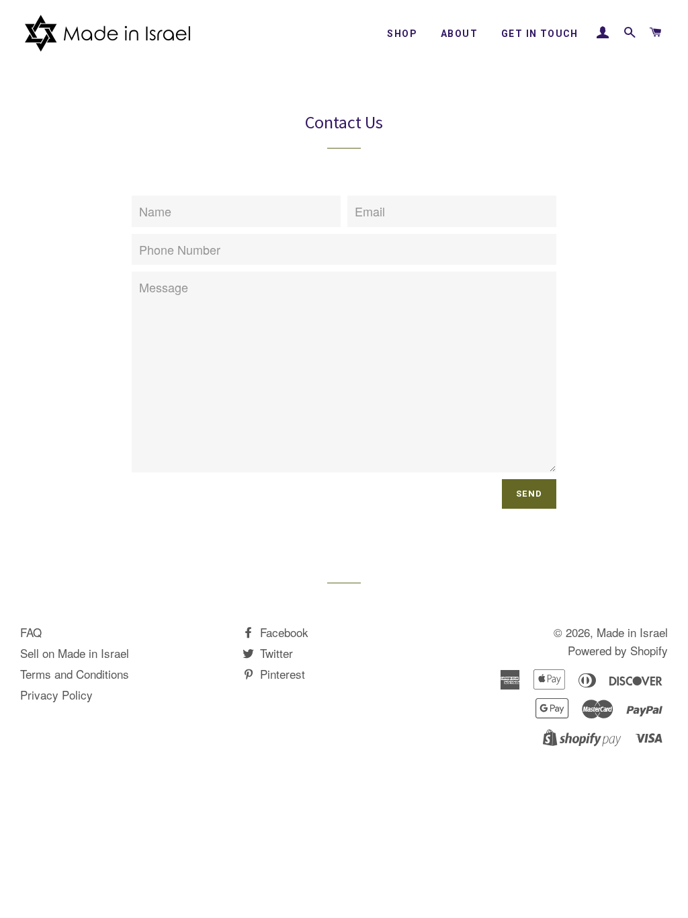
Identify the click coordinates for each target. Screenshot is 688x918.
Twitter (275, 652)
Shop (402, 33)
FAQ (31, 632)
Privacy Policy (56, 694)
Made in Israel (632, 632)
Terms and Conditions (74, 673)
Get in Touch (539, 33)
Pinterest (281, 673)
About (459, 33)
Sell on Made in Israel (74, 652)
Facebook (282, 632)
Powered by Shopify (618, 650)
